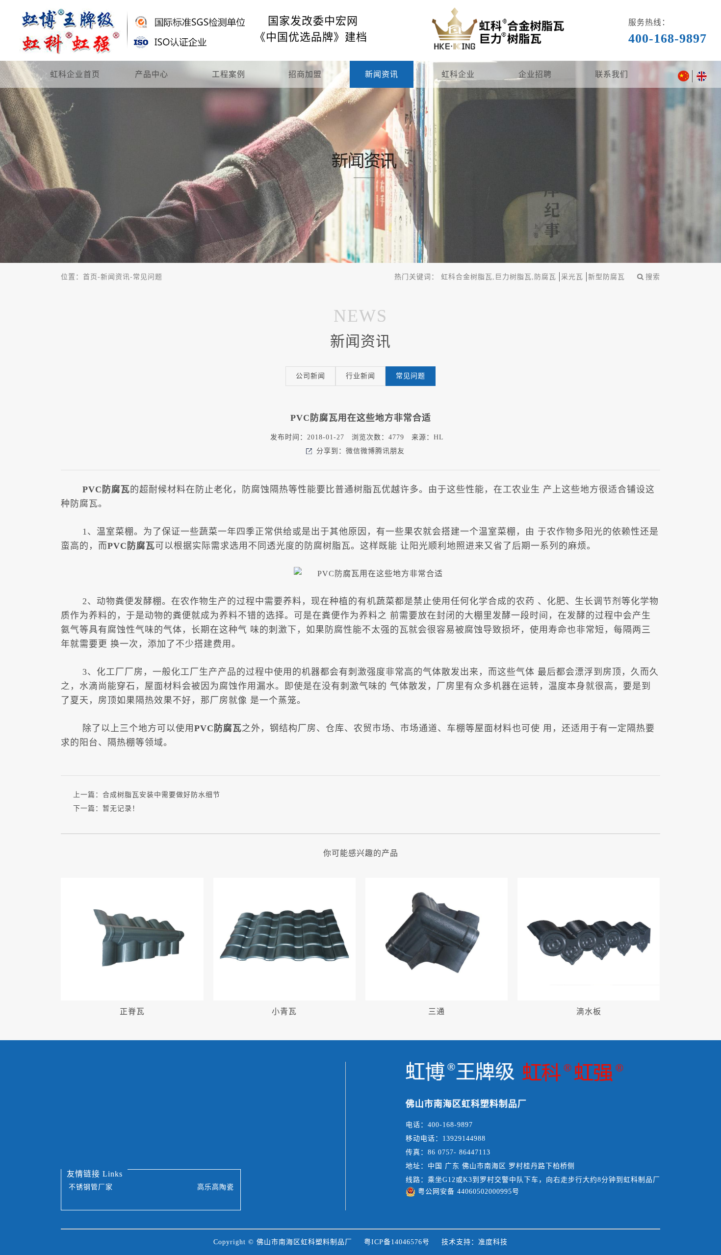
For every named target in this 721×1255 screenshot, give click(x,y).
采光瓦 (572, 277)
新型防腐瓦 (606, 277)
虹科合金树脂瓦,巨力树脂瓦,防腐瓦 (498, 277)
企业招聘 (535, 74)
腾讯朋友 (390, 451)
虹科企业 (458, 74)
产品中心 (151, 74)
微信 (353, 451)
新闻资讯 (381, 74)
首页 (90, 277)
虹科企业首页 (75, 74)
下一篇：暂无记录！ (106, 808)
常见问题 (147, 277)
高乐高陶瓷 (215, 1187)
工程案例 (228, 74)
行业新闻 (360, 376)
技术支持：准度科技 (474, 1242)
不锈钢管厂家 (91, 1187)
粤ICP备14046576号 (397, 1242)
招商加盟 (305, 74)
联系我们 (611, 74)
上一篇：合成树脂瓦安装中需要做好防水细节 (146, 794)
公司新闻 (310, 376)
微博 (367, 451)
